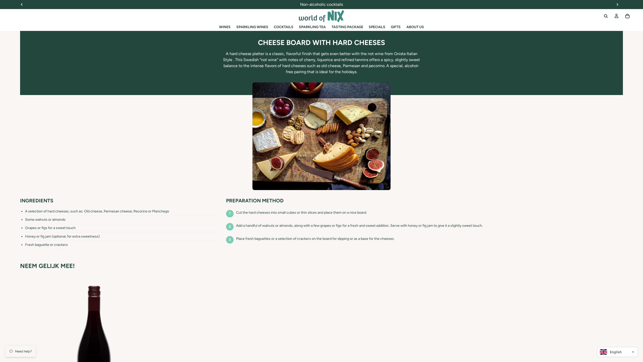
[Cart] (627, 16)
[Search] (605, 16)
